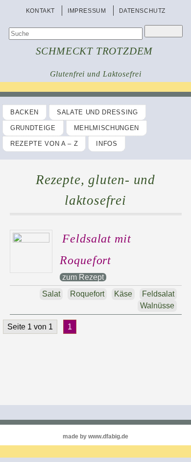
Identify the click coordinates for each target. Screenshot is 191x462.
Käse (123, 294)
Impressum (87, 10)
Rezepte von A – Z (44, 143)
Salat (51, 294)
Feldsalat (158, 294)
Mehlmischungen (106, 128)
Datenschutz (142, 10)
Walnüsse (157, 305)
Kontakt (40, 10)
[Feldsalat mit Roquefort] (34, 240)
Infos (106, 143)
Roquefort (87, 294)
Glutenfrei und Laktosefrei (96, 74)
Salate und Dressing (97, 112)
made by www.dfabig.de (95, 436)
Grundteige (33, 128)
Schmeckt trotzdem (94, 51)
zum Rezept (83, 277)
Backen (24, 112)
